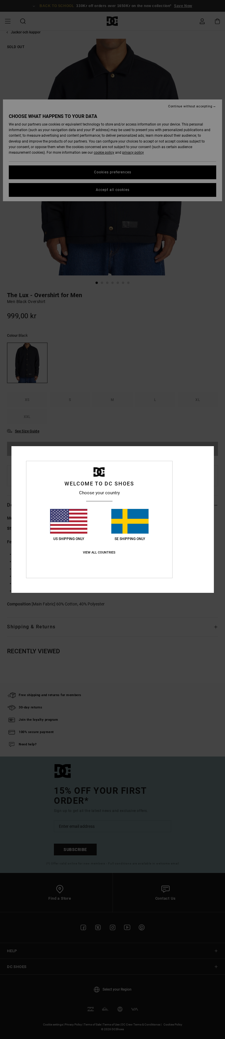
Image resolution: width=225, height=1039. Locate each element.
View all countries (99, 552)
